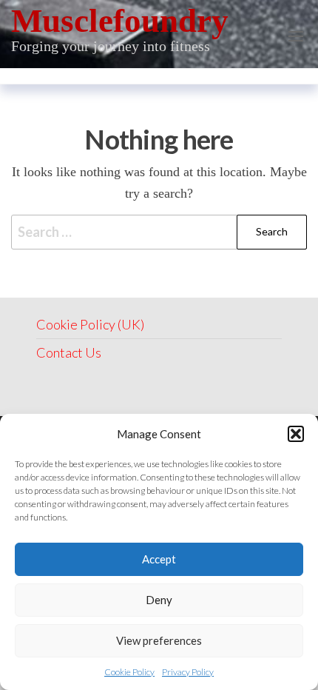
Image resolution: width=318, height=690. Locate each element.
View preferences (159, 640)
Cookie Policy (129, 671)
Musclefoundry (120, 20)
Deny (159, 599)
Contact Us (68, 352)
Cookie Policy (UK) (90, 324)
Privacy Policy (188, 671)
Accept (159, 559)
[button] (295, 433)
